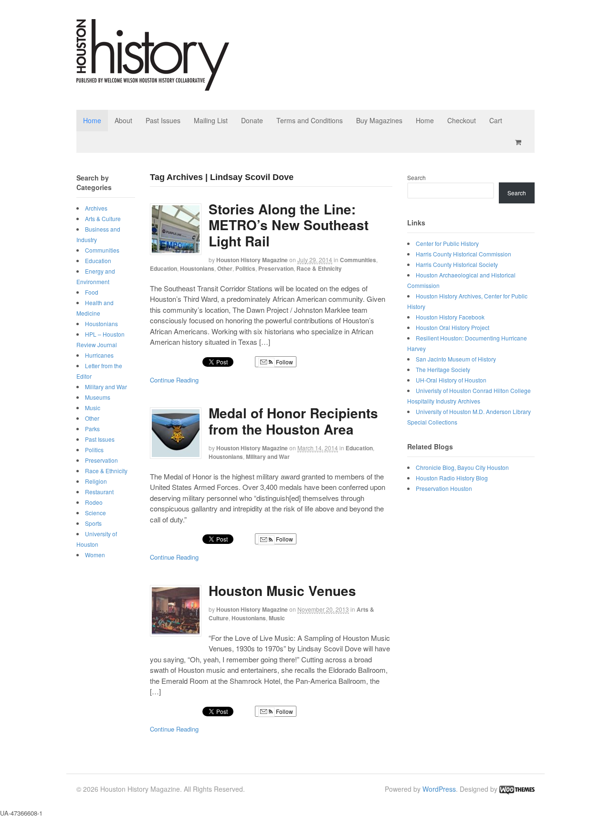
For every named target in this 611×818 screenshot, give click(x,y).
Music (277, 618)
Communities (358, 259)
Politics (245, 268)
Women (95, 555)
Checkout (461, 120)
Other (224, 268)
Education (163, 268)
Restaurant (99, 492)
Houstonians (197, 268)
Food (91, 292)
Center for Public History (447, 243)
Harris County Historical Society (457, 264)
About (123, 120)
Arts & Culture (103, 218)
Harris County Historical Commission (463, 254)
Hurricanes (99, 355)
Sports (93, 523)
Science (95, 513)
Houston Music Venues (282, 590)
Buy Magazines (379, 120)
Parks (92, 429)
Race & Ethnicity (319, 268)
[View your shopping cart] (519, 142)
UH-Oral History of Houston (451, 380)
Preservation (276, 268)
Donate (252, 120)
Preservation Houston (444, 488)
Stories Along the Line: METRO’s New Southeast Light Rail (289, 225)
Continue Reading (174, 379)
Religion (96, 481)
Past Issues (163, 120)
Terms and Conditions (309, 120)
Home (92, 120)
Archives (96, 208)
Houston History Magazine (252, 259)
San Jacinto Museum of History (456, 359)
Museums (97, 397)
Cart (495, 120)
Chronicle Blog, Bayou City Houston (462, 467)
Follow (283, 362)
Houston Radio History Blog (452, 478)
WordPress (439, 789)
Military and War (268, 456)
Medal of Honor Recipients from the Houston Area (293, 421)
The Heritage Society (443, 369)
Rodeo (94, 502)
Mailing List (211, 120)
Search (416, 177)
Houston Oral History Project (452, 327)
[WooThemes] (517, 789)
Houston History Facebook (450, 317)
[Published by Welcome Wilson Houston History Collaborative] (152, 85)
